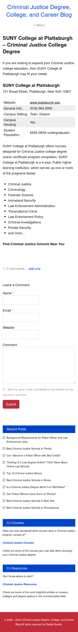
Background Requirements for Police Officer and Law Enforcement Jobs (37, 439)
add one (34, 268)
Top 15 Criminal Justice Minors (24, 473)
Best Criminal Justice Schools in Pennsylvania (33, 507)
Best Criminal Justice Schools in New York (31, 501)
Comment (10, 344)
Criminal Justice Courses (18, 542)
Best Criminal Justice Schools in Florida (29, 448)
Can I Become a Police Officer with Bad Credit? (34, 455)
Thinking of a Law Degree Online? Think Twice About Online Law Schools (37, 464)
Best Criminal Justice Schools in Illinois (29, 480)
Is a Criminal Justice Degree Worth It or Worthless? (36, 487)
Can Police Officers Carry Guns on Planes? (31, 494)
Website (8, 327)
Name (8, 293)
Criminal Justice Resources (20, 584)
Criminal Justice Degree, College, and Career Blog (39, 10)
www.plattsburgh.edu (45, 102)
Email (8, 310)
